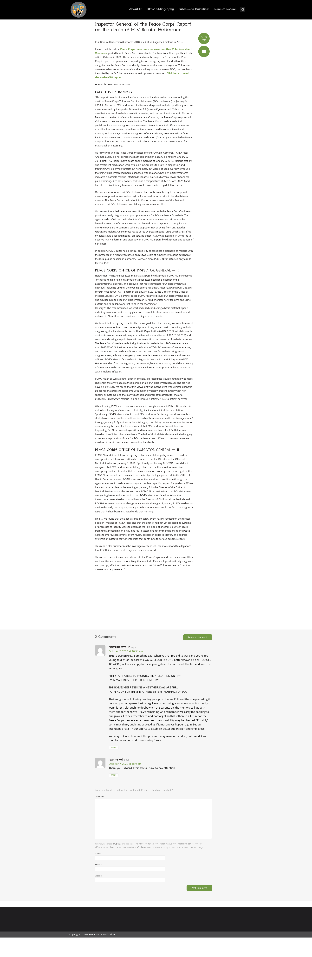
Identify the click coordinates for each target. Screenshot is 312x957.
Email (98, 864)
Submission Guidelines (194, 9)
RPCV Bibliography (160, 9)
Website (98, 875)
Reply (113, 747)
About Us (135, 9)
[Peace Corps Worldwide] (78, 10)
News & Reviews (225, 9)
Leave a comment (197, 637)
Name (98, 853)
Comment (99, 796)
